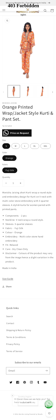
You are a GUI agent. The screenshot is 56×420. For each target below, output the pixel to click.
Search (9, 316)
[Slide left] (3, 92)
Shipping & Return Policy (18, 330)
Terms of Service (14, 351)
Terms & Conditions (16, 337)
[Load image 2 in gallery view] (28, 91)
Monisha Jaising (24, 414)
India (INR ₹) (26, 402)
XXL (45, 146)
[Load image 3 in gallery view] (42, 91)
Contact (10, 323)
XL (34, 146)
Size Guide (7, 278)
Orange (9, 158)
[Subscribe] (46, 370)
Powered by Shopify (36, 414)
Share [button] (9, 286)
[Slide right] (52, 92)
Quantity (6, 177)
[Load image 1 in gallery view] (14, 91)
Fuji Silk (10, 170)
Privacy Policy (13, 344)
